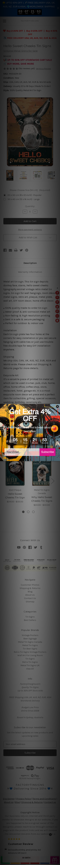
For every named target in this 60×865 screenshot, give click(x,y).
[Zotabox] (58, 458)
